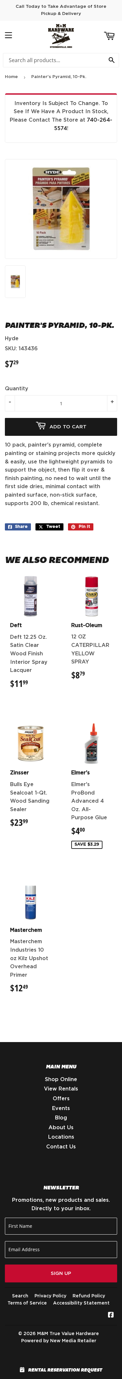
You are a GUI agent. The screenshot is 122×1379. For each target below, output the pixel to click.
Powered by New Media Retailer (58, 1341)
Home (11, 77)
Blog (61, 1117)
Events (61, 1108)
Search (20, 1296)
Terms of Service (27, 1303)
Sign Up (61, 1273)
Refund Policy (89, 1296)
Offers (61, 1098)
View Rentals (61, 1088)
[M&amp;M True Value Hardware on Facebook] (111, 1315)
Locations (61, 1137)
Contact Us (61, 1146)
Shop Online (61, 1079)
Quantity (16, 388)
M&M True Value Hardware (68, 1334)
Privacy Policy (50, 1296)
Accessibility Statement (81, 1303)
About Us (61, 1127)
